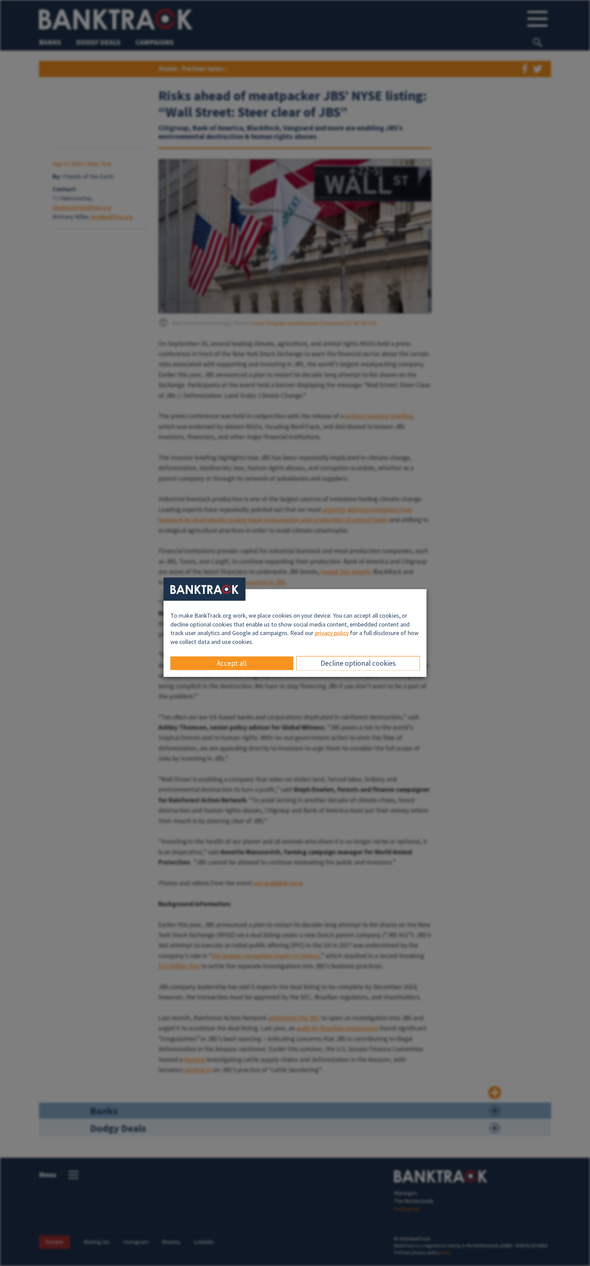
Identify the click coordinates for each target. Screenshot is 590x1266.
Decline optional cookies (358, 662)
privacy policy (332, 633)
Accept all (232, 662)
